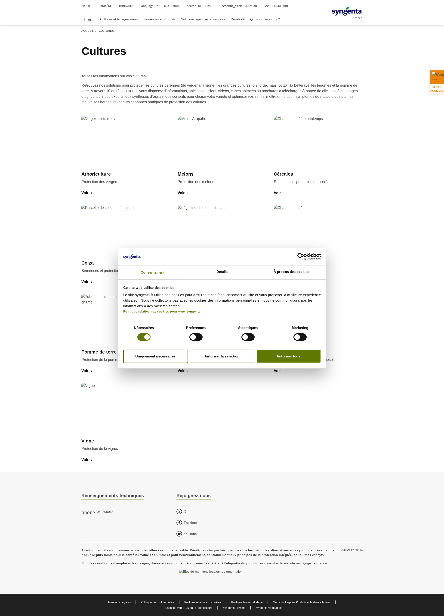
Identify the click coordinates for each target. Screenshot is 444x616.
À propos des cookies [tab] (291, 272)
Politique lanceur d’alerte (247, 602)
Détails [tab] (222, 272)
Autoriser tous (288, 356)
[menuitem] (89, 19)
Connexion (276, 6)
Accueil (87, 30)
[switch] (196, 337)
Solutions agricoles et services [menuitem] (203, 19)
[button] (87, 193)
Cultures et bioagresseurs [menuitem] (119, 19)
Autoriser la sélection (221, 356)
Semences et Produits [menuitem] (159, 19)
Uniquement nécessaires (155, 356)
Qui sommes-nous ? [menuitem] (265, 19)
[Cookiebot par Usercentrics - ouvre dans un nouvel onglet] (301, 256)
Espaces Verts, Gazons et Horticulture (189, 608)
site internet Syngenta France (305, 563)
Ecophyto (317, 555)
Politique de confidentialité (157, 602)
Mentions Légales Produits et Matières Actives (301, 602)
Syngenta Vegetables (269, 608)
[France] (346, 11)
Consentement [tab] (152, 272)
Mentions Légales (119, 602)
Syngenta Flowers (234, 608)
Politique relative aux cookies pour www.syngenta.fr (163, 311)
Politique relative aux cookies (202, 602)
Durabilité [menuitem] (238, 19)
